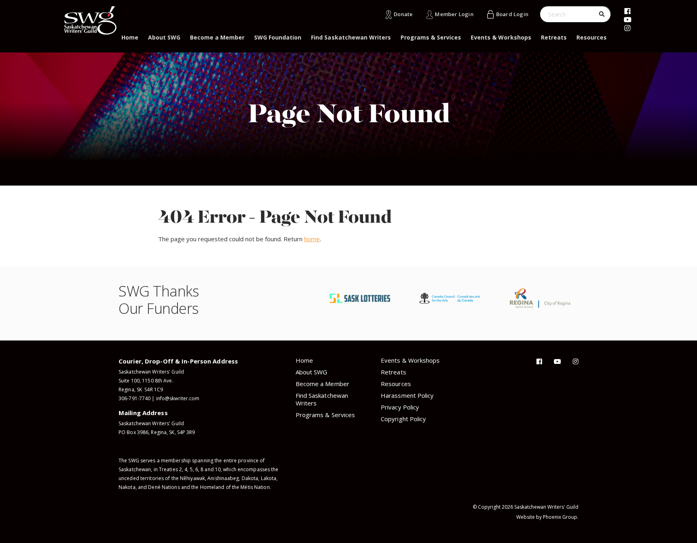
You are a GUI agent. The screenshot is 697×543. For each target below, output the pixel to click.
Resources (591, 37)
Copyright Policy (403, 419)
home (312, 239)
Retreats (554, 37)
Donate (403, 14)
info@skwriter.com (178, 398)
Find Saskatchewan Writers (351, 37)
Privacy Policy (400, 407)
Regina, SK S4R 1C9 (141, 389)
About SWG (164, 37)
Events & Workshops (501, 37)
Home (129, 37)
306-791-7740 (134, 398)
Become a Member (217, 37)
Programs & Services (431, 37)
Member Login (454, 14)
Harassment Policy (407, 395)
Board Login (512, 14)
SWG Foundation (277, 37)
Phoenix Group (560, 517)
